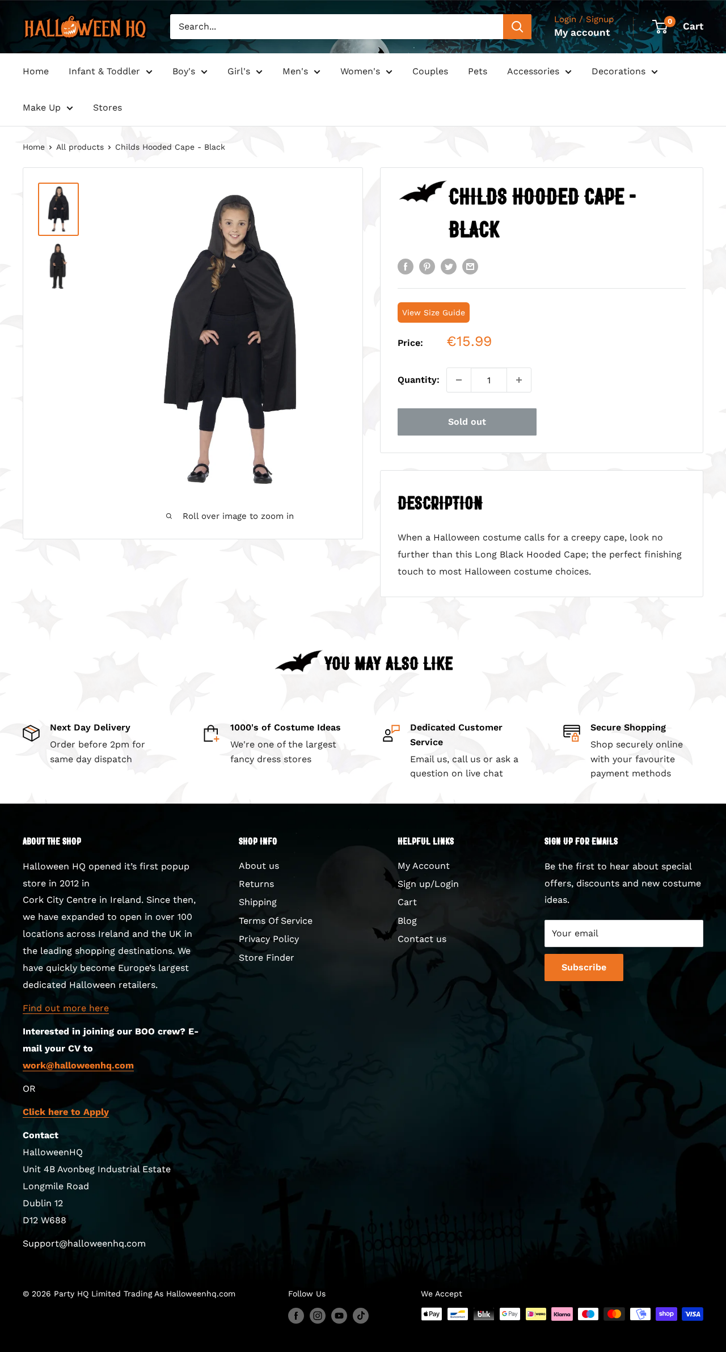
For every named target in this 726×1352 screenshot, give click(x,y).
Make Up (42, 107)
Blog (407, 920)
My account (582, 32)
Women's (360, 71)
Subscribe (584, 967)
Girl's (238, 71)
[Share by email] (470, 265)
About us (259, 865)
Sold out (467, 421)
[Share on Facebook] (405, 265)
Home (36, 71)
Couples (430, 71)
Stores (107, 107)
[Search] (517, 26)
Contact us (422, 938)
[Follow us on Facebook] (296, 1315)
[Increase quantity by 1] (519, 380)
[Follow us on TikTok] (361, 1315)
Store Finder (266, 957)
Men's (295, 71)
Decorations (618, 71)
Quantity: (419, 379)
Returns (256, 883)
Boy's (183, 71)
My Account (424, 865)
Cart (407, 902)
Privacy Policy (269, 938)
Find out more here (66, 1008)
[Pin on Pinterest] (427, 265)
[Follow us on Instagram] (318, 1315)
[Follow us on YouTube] (339, 1315)
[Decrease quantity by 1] (459, 380)
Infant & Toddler (104, 71)
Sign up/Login (428, 883)
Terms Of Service (276, 920)
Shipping (258, 902)
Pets (477, 71)
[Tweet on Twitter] (449, 265)
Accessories (533, 71)
